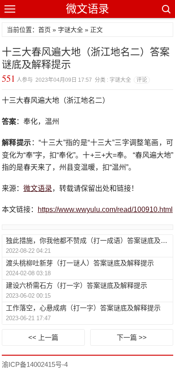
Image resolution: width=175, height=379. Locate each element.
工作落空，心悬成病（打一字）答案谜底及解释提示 (83, 308)
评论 (141, 80)
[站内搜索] (165, 9)
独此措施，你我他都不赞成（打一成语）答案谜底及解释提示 (89, 240)
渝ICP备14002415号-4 (35, 364)
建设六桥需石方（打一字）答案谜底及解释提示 (76, 285)
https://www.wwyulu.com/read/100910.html (105, 209)
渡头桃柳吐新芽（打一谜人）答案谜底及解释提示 (80, 263)
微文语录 (87, 9)
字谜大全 (70, 29)
